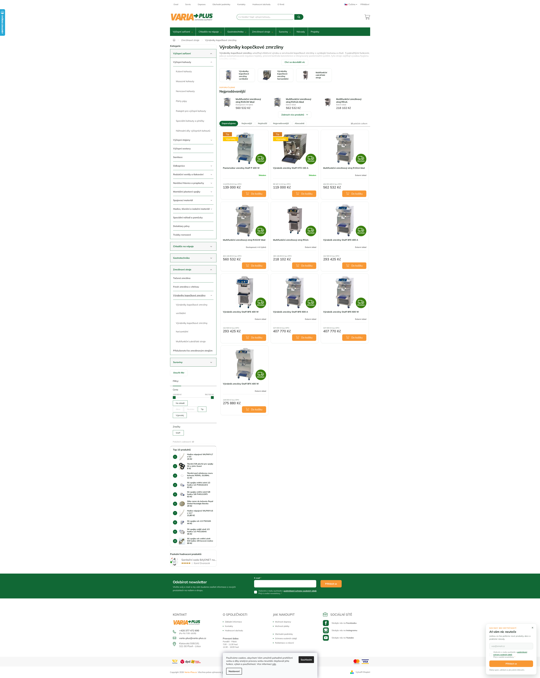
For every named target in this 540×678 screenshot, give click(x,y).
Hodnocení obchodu (261, 4)
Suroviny (178, 362)
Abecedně (299, 123)
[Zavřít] (532, 627)
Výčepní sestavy (182, 148)
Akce (178, 409)
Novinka (190, 409)
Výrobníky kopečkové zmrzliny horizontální (192, 327)
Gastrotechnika (181, 257)
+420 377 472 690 (189, 630)
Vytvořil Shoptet (363, 672)
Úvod (176, 4)
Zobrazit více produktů (292, 114)
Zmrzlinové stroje (182, 269)
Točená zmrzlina (181, 278)
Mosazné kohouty (185, 81)
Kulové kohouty (184, 71)
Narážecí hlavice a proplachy (188, 183)
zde (274, 664)
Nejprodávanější (281, 123)
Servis (188, 4)
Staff (178, 433)
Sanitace (178, 157)
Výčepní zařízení (182, 53)
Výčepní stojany (181, 139)
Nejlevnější (247, 123)
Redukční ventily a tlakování (188, 174)
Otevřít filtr (178, 372)
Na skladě (180, 403)
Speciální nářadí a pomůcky (188, 217)
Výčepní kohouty (182, 62)
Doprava (201, 4)
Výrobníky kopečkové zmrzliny (189, 295)
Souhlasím (306, 659)
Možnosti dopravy (283, 621)
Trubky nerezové (182, 234)
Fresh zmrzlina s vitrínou (186, 286)
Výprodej (180, 415)
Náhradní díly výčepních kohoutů (193, 130)
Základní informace (233, 621)
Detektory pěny (181, 226)
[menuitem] (183, 31)
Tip (202, 409)
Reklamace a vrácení (284, 643)
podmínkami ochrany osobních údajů (300, 591)
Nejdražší (262, 123)
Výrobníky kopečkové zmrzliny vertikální (192, 309)
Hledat (298, 17)
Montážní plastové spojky (186, 191)
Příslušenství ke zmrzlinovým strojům (192, 350)
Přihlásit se (331, 583)
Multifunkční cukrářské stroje (191, 341)
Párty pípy (181, 101)
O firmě (281, 4)
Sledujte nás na (344, 623)
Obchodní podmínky (221, 4)
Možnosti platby (282, 626)
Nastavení (234, 671)
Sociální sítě (341, 615)
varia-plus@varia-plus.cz (192, 638)
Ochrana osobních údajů (286, 638)
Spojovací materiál (183, 200)
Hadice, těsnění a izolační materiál (191, 208)
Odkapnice (179, 165)
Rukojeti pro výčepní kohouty (191, 111)
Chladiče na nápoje (183, 246)
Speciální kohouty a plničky (190, 120)
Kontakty (241, 4)
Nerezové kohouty (185, 91)
